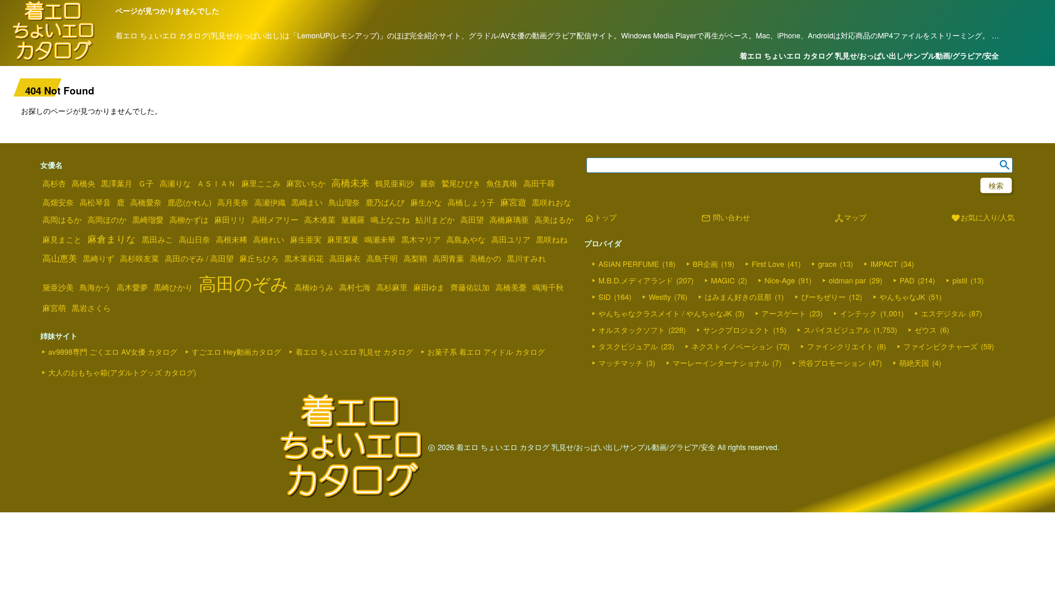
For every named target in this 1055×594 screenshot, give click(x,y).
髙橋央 (83, 183)
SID (604, 296)
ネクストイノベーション (732, 346)
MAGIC (723, 280)
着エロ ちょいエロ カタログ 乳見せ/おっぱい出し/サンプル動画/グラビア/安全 (869, 55)
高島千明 (382, 258)
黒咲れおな (551, 202)
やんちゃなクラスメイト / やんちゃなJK (665, 313)
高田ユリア (510, 239)
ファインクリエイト (840, 346)
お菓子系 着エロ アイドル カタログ (486, 351)
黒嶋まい (307, 202)
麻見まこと (62, 239)
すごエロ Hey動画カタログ (236, 351)
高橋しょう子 (471, 202)
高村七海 (354, 287)
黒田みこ (157, 239)
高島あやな (465, 239)
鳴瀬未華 (380, 239)
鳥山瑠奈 (344, 202)
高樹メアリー (274, 219)
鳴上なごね (390, 219)
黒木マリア (421, 239)
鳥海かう (95, 287)
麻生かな (426, 202)
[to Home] (53, 59)
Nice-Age (779, 280)
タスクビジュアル (628, 346)
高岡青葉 (448, 258)
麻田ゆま (429, 287)
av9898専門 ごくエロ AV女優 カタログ (112, 351)
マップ (850, 218)
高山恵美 (59, 258)
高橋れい (268, 239)
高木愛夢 (132, 287)
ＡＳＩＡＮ (216, 183)
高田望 (472, 219)
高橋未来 (350, 182)
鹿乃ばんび (385, 202)
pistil (959, 280)
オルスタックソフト (631, 329)
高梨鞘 (415, 258)
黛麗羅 (353, 219)
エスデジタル (943, 313)
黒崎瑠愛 (148, 219)
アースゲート (784, 313)
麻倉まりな (111, 238)
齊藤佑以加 (470, 287)
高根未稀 (231, 239)
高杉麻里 (392, 287)
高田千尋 (539, 183)
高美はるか (554, 219)
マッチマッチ (620, 362)
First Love (768, 263)
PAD (907, 280)
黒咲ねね (551, 239)
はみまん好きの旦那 (738, 296)
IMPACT (884, 263)
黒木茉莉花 (304, 258)
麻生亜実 (305, 239)
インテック (858, 313)
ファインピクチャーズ (940, 346)
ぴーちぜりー (823, 296)
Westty (660, 296)
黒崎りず (98, 258)
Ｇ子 (146, 183)
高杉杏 (54, 183)
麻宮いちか (306, 183)
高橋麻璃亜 (509, 219)
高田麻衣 (345, 258)
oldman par (847, 280)
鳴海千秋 (548, 287)
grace (827, 263)
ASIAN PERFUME (628, 263)
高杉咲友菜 (139, 258)
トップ (600, 218)
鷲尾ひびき (461, 183)
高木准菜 (319, 219)
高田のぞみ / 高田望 (199, 258)
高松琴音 (95, 202)
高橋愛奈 (146, 202)
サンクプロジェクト (736, 329)
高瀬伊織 (270, 202)
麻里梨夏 (343, 239)
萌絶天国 (914, 362)
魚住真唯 (502, 183)
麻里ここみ (261, 183)
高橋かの (485, 258)
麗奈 (428, 183)
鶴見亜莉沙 (394, 183)
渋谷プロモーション (832, 362)
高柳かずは (189, 219)
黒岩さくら (91, 307)
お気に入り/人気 (983, 218)
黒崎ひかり (173, 287)
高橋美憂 (511, 287)
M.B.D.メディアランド (635, 280)
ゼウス (925, 329)
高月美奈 (233, 202)
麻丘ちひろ (259, 258)
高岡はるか (62, 219)
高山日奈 (194, 239)
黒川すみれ (526, 258)
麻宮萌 (54, 307)
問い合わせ (725, 218)
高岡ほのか (107, 219)
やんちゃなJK (902, 296)
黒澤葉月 (116, 183)
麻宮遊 (513, 202)
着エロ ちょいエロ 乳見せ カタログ (354, 351)
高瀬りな (175, 183)
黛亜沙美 (58, 287)
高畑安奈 (58, 202)
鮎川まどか (435, 219)
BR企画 (705, 263)
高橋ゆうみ (313, 287)
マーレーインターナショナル (721, 362)
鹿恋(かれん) (189, 202)
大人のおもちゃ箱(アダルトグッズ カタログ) (122, 372)
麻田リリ (230, 219)
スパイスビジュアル (837, 329)
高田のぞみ (243, 282)
